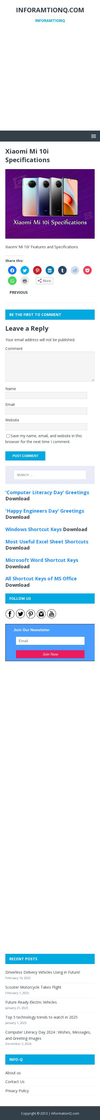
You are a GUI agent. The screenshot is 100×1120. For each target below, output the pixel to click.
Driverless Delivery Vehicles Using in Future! (42, 972)
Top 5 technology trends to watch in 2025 (41, 1017)
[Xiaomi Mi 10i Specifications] (50, 235)
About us (13, 1072)
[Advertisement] (50, 80)
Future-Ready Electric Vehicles (31, 1002)
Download (17, 498)
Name (10, 388)
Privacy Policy (17, 1090)
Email (10, 404)
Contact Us (15, 1081)
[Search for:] (50, 474)
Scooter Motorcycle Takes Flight (33, 987)
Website (12, 419)
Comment (14, 348)
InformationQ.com (65, 1113)
